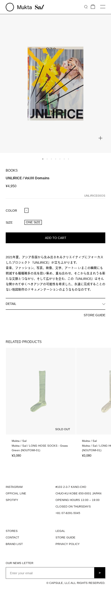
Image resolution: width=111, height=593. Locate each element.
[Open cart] (93, 7)
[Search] (85, 6)
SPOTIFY (12, 500)
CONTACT (12, 537)
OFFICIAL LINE (16, 493)
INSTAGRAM (14, 486)
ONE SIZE (33, 222)
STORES (12, 530)
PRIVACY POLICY (68, 544)
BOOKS (12, 170)
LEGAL (60, 530)
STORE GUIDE (94, 315)
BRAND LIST (14, 544)
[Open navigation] (102, 7)
